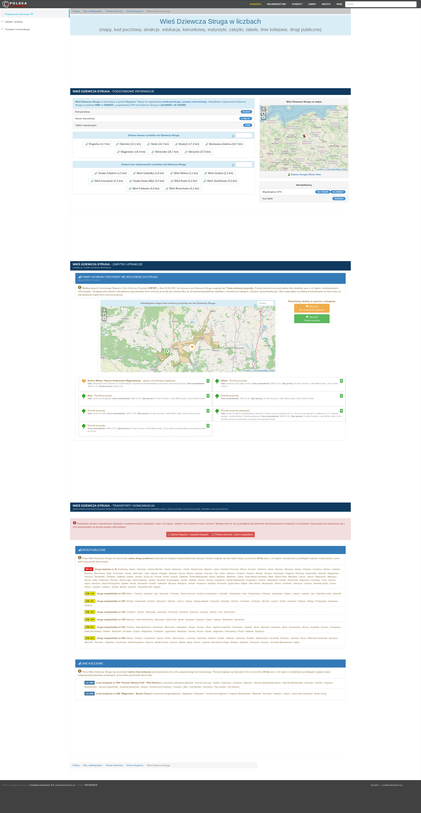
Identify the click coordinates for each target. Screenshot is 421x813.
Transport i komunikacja (17, 29)
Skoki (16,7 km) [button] (159, 144)
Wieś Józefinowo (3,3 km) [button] (221, 181)
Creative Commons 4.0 (42, 785)
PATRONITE (91, 785)
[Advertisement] (385, 67)
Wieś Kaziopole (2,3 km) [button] (108, 181)
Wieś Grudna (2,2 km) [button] (220, 173)
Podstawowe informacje (17, 14)
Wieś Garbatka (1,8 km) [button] (150, 173)
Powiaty (297, 4)
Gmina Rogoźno (134, 11)
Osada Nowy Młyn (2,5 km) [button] (148, 181)
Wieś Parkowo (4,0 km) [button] (145, 188)
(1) (311, 308)
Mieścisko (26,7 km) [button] (166, 151)
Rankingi (255, 4)
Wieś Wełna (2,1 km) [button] (185, 173)
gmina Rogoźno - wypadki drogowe (189, 534)
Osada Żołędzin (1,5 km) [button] (112, 173)
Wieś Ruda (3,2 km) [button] (185, 181)
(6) (312, 319)
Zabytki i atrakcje (14, 21)
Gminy (312, 4)
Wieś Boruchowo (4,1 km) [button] (184, 188)
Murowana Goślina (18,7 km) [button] (225, 144)
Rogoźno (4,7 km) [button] (99, 144)
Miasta (326, 4)
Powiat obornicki (114, 11)
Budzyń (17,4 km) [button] (188, 144)
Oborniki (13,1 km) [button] (130, 144)
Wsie (339, 4)
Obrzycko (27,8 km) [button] (199, 151)
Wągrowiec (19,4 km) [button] (132, 151)
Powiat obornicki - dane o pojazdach (234, 534)
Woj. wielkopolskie (92, 11)
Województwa (276, 4)
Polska (76, 11)
